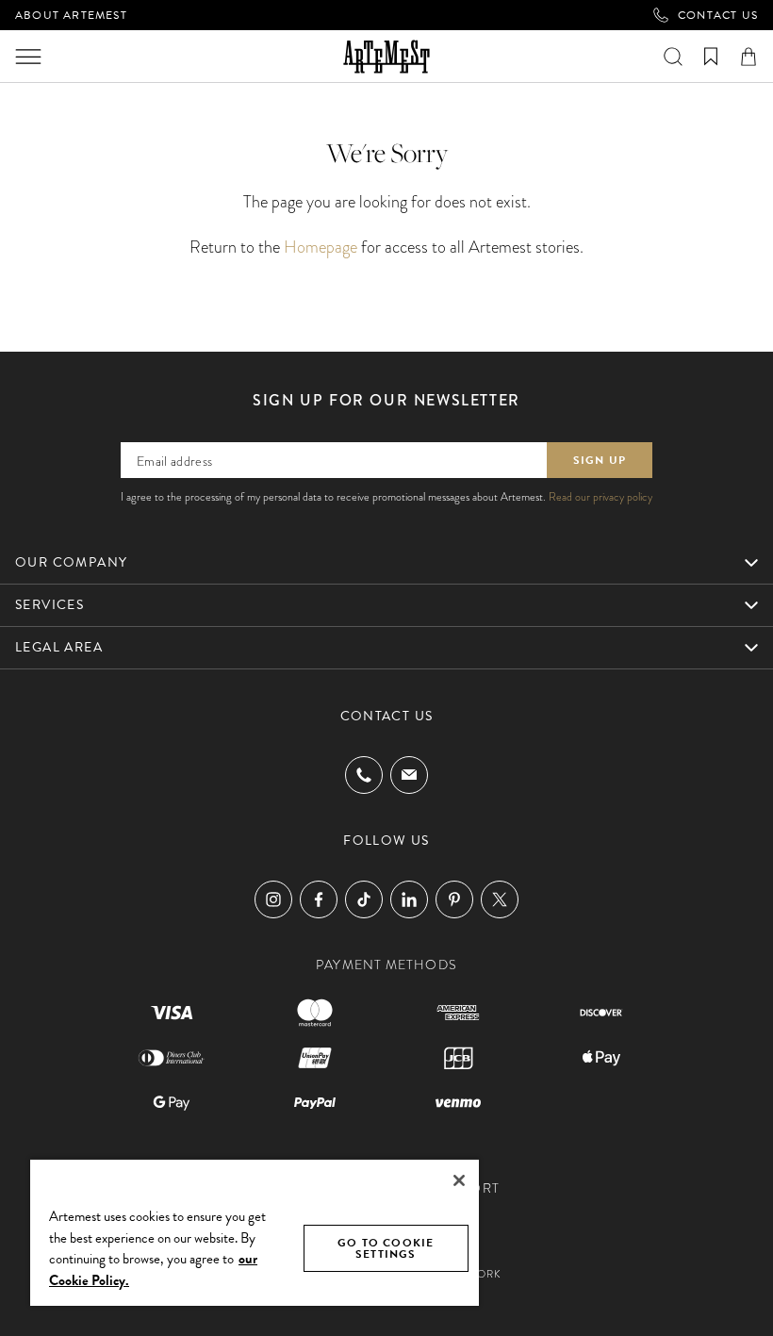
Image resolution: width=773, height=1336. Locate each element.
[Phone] (364, 775)
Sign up (599, 460)
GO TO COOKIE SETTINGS (385, 1248)
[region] (254, 1232)
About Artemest (71, 15)
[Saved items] (711, 56)
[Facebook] (319, 899)
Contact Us (718, 15)
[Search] (673, 56)
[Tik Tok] (364, 899)
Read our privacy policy (600, 496)
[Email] (409, 774)
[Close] (459, 1180)
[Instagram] (273, 899)
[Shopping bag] (748, 56)
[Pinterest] (454, 899)
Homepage (320, 246)
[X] (500, 899)
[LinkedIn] (409, 899)
